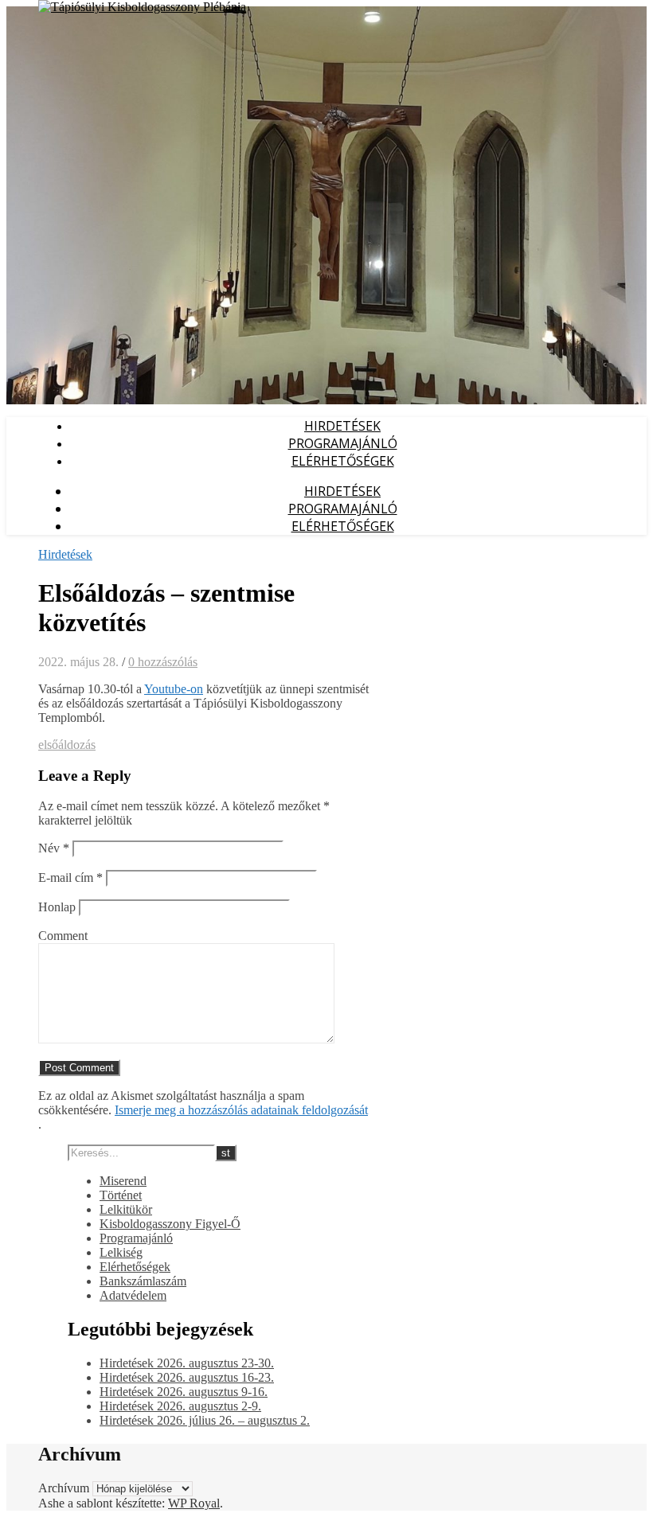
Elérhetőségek (342, 461)
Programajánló (342, 443)
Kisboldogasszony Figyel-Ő (170, 1223)
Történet (121, 1195)
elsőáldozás (67, 744)
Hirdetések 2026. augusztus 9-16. (184, 1391)
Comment (63, 935)
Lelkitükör (126, 1209)
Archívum (63, 1488)
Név (53, 848)
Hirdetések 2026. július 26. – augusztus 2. (205, 1420)
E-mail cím (70, 877)
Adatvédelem (133, 1295)
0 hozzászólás (162, 662)
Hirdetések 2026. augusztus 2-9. (180, 1406)
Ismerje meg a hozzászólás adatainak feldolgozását (241, 1110)
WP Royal (194, 1503)
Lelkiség (121, 1252)
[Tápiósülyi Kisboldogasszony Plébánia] (142, 7)
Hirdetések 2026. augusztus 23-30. (187, 1363)
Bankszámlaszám (143, 1281)
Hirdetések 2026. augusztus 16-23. (187, 1377)
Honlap (57, 907)
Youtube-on (173, 689)
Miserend (123, 1180)
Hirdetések (342, 426)
